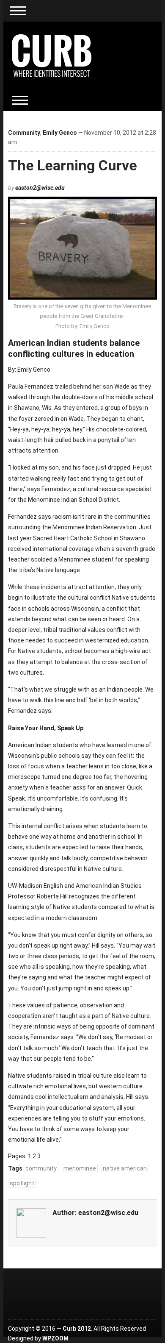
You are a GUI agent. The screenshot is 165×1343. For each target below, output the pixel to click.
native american (125, 1168)
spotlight (22, 1183)
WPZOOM (55, 1338)
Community (24, 132)
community (41, 1168)
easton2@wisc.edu (40, 187)
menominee (79, 1168)
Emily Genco (60, 132)
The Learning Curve (72, 165)
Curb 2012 (77, 1328)
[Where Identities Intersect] (51, 55)
